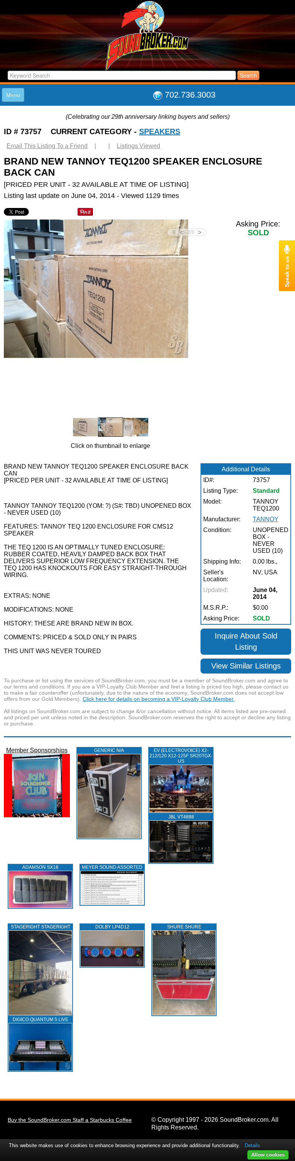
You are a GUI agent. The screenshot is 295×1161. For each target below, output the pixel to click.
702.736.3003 (190, 95)
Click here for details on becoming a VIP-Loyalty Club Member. (159, 699)
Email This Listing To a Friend (47, 146)
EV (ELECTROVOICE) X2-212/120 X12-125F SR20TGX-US (180, 756)
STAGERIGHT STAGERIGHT (40, 927)
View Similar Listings (246, 666)
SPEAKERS (159, 131)
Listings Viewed (138, 146)
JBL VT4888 (181, 817)
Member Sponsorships (37, 750)
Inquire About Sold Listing (246, 641)
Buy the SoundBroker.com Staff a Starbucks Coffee (70, 1120)
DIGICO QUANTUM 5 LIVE (40, 1019)
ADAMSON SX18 (40, 867)
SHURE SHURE (184, 927)
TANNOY (265, 519)
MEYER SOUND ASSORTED (112, 867)
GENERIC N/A (109, 750)
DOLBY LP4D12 (112, 927)
